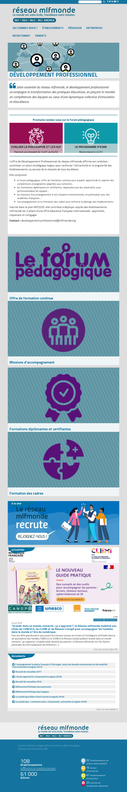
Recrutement (22, 36)
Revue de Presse (54, 745)
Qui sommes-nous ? (25, 28)
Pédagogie (75, 28)
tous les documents (107, 709)
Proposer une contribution (31, 749)
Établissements (53, 28)
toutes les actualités (105, 649)
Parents (40, 36)
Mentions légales (36, 745)
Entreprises (94, 28)
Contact (22, 745)
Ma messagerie (71, 745)
